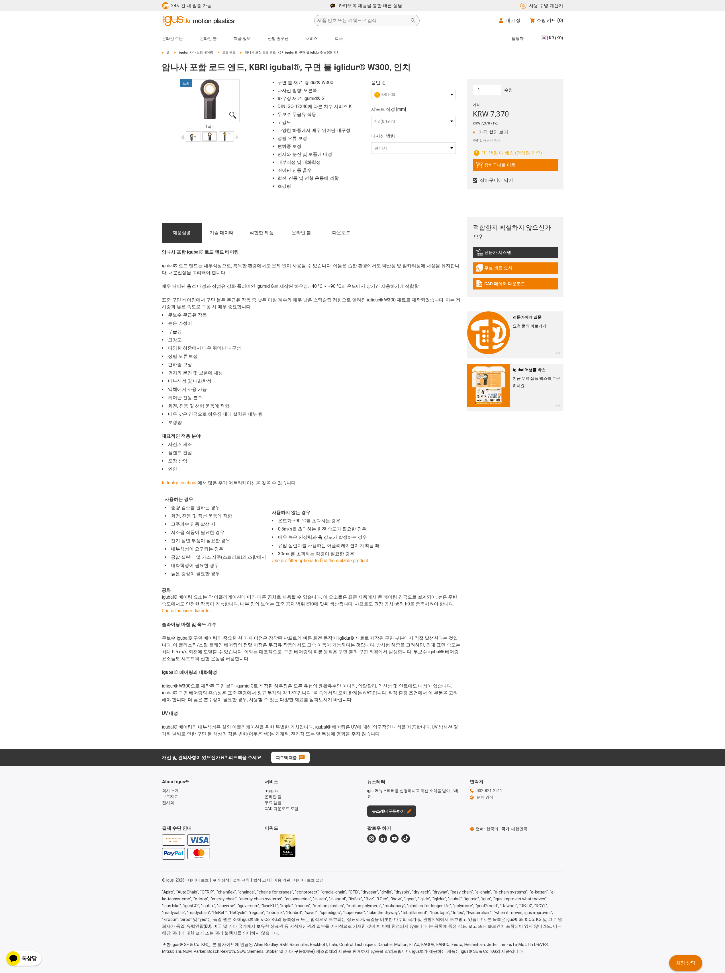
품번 (375, 82)
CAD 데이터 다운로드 (500, 285)
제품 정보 (242, 38)
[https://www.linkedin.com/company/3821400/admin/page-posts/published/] (383, 838)
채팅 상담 (685, 963)
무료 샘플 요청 (498, 270)
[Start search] (413, 20)
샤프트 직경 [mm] (388, 109)
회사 (339, 38)
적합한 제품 (261, 232)
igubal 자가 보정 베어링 (196, 52)
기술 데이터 (222, 232)
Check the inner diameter (186, 610)
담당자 (518, 38)
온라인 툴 (301, 232)
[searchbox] (362, 20)
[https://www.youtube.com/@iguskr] (394, 838)
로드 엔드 (229, 52)
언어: (487, 829)
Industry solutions (180, 483)
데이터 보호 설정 (309, 880)
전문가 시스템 (506, 254)
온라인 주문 (172, 38)
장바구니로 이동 (495, 166)
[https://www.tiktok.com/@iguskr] (405, 838)
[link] (515, 254)
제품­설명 (182, 232)
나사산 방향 (383, 136)
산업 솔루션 (278, 38)
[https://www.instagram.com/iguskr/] (371, 838)
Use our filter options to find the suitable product (320, 560)
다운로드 (341, 232)
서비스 (312, 38)
